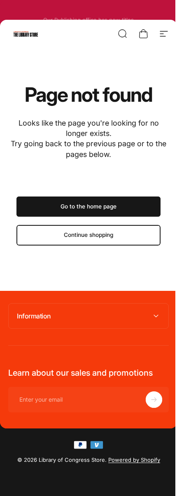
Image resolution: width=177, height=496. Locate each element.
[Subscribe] (148, 399)
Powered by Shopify (131, 459)
